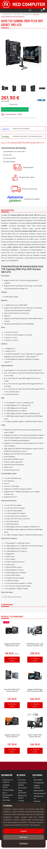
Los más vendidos (21, 802)
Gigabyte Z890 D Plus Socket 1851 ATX (12, 736)
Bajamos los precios (22, 797)
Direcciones (22, 788)
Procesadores (39, 783)
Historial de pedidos (22, 784)
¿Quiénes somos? (6, 786)
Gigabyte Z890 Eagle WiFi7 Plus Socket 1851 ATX (35, 691)
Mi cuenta (21, 780)
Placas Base (38, 780)
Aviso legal (6, 800)
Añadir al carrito (13, 659)
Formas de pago (8, 790)
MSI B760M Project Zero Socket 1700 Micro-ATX (34, 645)
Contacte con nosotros (8, 781)
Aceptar (23, 831)
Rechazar (23, 837)
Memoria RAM (38, 791)
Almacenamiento (40, 793)
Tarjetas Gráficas (37, 786)
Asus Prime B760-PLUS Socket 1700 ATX (12, 690)
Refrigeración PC (39, 797)
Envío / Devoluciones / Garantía (8, 795)
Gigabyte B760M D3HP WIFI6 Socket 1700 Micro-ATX (12, 645)
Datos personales (22, 792)
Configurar (23, 843)
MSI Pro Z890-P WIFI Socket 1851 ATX (35, 736)
